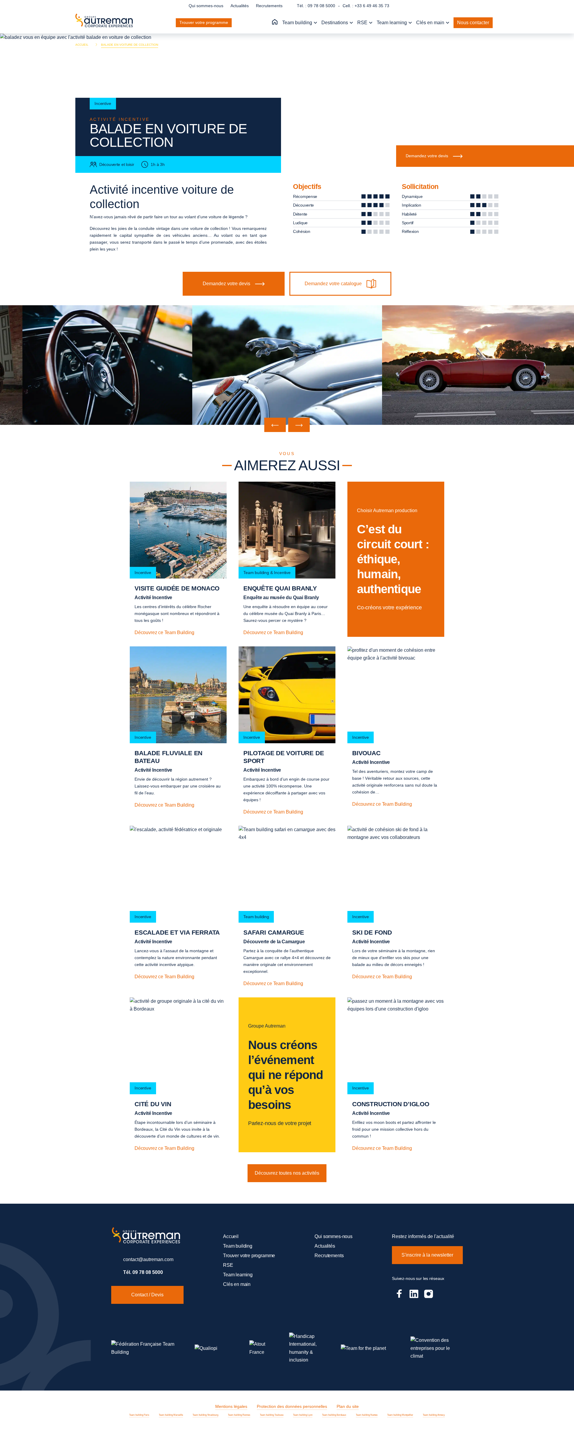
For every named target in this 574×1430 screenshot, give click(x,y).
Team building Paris (139, 1415)
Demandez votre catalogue (333, 283)
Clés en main (430, 22)
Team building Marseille (171, 1415)
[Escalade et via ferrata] (178, 907)
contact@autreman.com (148, 1259)
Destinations (335, 22)
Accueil (231, 1236)
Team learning (392, 22)
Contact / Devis (147, 1294)
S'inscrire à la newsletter (427, 1254)
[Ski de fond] (395, 907)
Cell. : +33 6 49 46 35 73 (366, 5)
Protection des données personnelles (292, 1406)
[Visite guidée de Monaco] (178, 559)
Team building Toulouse (271, 1415)
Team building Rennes (239, 1415)
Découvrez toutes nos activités (287, 1173)
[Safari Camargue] (287, 907)
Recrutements (269, 5)
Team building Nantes (367, 1415)
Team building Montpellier (400, 1415)
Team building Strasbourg (205, 1415)
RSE (363, 22)
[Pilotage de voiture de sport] (287, 731)
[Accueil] (274, 22)
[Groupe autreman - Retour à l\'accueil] (105, 22)
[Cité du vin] (178, 1075)
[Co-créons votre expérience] (395, 559)
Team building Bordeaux (334, 1415)
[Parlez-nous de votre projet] (287, 1075)
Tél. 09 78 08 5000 (143, 1272)
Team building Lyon (302, 1415)
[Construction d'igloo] (395, 1075)
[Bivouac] (395, 731)
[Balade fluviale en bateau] (178, 731)
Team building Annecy (434, 1415)
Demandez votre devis (427, 155)
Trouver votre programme (203, 22)
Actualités (239, 5)
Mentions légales (231, 1406)
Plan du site (348, 1406)
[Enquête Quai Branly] (287, 559)
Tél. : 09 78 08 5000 (316, 5)
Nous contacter (473, 22)
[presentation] (275, 425)
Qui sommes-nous (206, 5)
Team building (297, 22)
